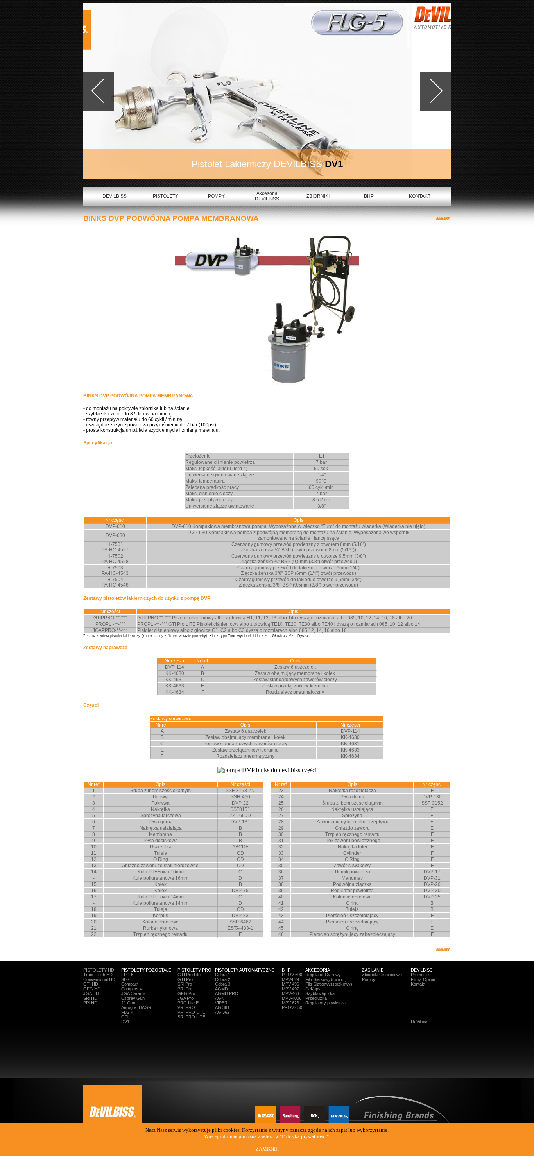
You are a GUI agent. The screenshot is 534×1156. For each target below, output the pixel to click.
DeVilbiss (419, 1021)
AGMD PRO (226, 993)
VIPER (221, 1002)
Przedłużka (316, 998)
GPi (124, 1017)
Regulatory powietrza (325, 1002)
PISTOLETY (165, 196)
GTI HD (90, 984)
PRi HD (90, 1002)
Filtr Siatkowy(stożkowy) (328, 984)
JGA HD (91, 993)
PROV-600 (292, 974)
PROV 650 (292, 1007)
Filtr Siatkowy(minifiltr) (326, 979)
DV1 (125, 1021)
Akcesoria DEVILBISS (267, 196)
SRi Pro (184, 984)
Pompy (368, 979)
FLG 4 (127, 1012)
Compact (129, 984)
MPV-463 (290, 993)
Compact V (131, 988)
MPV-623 (290, 1002)
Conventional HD (99, 979)
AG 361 (222, 1007)
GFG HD (91, 988)
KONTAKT (419, 196)
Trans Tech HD (98, 974)
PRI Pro (184, 988)
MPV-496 (290, 984)
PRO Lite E (188, 1002)
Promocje (420, 974)
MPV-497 (290, 988)
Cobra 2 (222, 979)
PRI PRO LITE (191, 1012)
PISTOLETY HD (98, 970)
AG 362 (222, 1012)
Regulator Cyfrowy (323, 974)
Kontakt (418, 984)
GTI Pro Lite (189, 974)
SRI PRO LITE (191, 1017)
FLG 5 (127, 974)
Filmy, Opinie (423, 979)
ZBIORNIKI (318, 196)
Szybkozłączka (320, 993)
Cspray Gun (133, 998)
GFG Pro (186, 993)
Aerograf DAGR (136, 1007)
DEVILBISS (114, 196)
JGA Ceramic (134, 993)
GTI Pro (185, 979)
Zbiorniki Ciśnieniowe (382, 974)
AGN (219, 998)
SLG (125, 979)
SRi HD (90, 998)
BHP (369, 196)
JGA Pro (185, 998)
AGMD (221, 988)
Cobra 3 (222, 984)
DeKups (313, 988)
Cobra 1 (222, 974)
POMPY (216, 196)
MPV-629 (290, 979)
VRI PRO (186, 1007)
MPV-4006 (291, 998)
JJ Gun (128, 1002)
